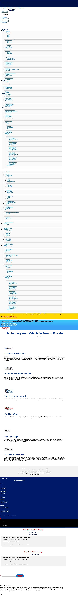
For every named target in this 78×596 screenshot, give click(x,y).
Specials (3, 93)
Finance (6, 71)
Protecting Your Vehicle (9, 104)
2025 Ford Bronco (12, 138)
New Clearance (8, 94)
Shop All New (7, 31)
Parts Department (8, 112)
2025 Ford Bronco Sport (13, 139)
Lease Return (7, 106)
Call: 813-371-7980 (34, 534)
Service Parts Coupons (9, 118)
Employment (9, 131)
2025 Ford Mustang (12, 147)
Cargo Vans (7, 89)
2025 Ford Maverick (12, 289)
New (3, 30)
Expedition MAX (10, 53)
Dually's (3, 80)
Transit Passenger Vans (11, 59)
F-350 (8, 35)
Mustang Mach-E (10, 49)
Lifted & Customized (8, 228)
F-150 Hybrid (9, 43)
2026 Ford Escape (12, 155)
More (3, 119)
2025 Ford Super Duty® (13, 149)
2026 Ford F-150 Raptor (13, 154)
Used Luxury (7, 74)
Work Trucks (4, 86)
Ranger (8, 46)
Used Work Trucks (8, 75)
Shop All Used (7, 70)
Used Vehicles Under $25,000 (10, 73)
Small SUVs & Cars (8, 47)
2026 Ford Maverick (12, 159)
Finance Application (9, 246)
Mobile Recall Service (9, 257)
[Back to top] (0, 518)
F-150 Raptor (9, 42)
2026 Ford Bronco (12, 152)
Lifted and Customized (9, 62)
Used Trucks (7, 68)
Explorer (8, 198)
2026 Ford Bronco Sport (13, 162)
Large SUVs (7, 51)
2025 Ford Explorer (12, 143)
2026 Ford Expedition (13, 157)
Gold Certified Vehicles (9, 79)
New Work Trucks (8, 87)
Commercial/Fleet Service (10, 110)
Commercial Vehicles (10, 38)
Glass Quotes (7, 115)
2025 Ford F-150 (12, 144)
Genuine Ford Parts (8, 116)
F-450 (8, 36)
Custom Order (7, 65)
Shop (1, 483)
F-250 (9, 176)
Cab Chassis (7, 92)
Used (3, 66)
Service (3, 107)
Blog (8, 134)
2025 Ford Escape (12, 140)
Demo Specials (8, 63)
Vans (6, 57)
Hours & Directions (8, 121)
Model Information (10, 135)
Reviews (8, 128)
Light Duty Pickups (8, 40)
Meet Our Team (10, 127)
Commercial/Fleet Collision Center (11, 111)
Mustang (7, 60)
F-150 (8, 41)
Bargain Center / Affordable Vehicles (12, 69)
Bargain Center (5, 29)
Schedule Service (8, 108)
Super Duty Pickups (8, 32)
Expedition (9, 52)
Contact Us (9, 124)
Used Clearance (8, 76)
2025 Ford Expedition (13, 142)
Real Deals (9, 126)
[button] (5, 12)
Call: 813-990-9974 (34, 532)
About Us (9, 123)
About (6, 122)
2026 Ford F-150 (12, 153)
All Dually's (7, 81)
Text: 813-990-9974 (34, 554)
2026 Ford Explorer (12, 158)
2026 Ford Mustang (12, 160)
